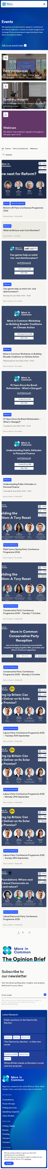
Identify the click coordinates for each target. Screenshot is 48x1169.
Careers (6, 1138)
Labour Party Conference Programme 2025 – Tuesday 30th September (24, 714)
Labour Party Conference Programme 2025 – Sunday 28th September (24, 837)
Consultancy (8, 1099)
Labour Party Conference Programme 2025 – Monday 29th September (24, 776)
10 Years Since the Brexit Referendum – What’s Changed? (24, 403)
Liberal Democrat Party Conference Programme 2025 (24, 898)
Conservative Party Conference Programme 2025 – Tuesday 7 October (24, 592)
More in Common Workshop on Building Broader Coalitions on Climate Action (24, 337)
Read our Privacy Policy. (10, 1004)
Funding (5, 1134)
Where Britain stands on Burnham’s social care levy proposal (24, 1060)
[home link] (7, 4)
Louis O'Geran (7, 236)
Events (5, 1130)
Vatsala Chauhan (8, 216)
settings (28, 1159)
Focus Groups (8, 1103)
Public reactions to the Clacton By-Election (24, 1025)
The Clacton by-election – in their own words (24, 1042)
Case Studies (8, 1115)
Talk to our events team (12, 45)
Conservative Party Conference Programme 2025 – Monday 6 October (24, 653)
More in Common (8, 301)
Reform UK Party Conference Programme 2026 (24, 189)
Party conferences (24, 67)
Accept (8, 1163)
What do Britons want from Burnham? (24, 230)
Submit (45, 994)
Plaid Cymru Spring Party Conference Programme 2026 (24, 531)
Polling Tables (8, 1126)
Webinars (24, 124)
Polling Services (9, 1107)
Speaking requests (24, 95)
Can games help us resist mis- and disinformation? (24, 272)
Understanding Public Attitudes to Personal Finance (24, 468)
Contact (6, 1142)
